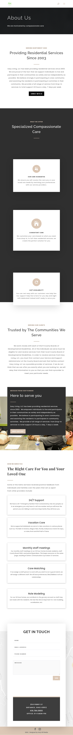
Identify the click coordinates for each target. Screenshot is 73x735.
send (56, 678)
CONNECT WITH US (36, 93)
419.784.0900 (36, 710)
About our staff (18, 431)
